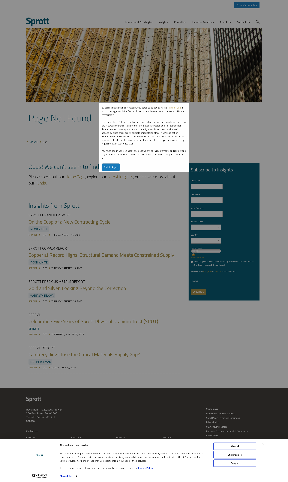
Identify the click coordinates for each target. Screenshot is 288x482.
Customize (233, 454)
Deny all (235, 463)
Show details (66, 476)
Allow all (234, 446)
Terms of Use (174, 107)
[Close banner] (263, 444)
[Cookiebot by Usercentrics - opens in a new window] (40, 476)
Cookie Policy (145, 468)
